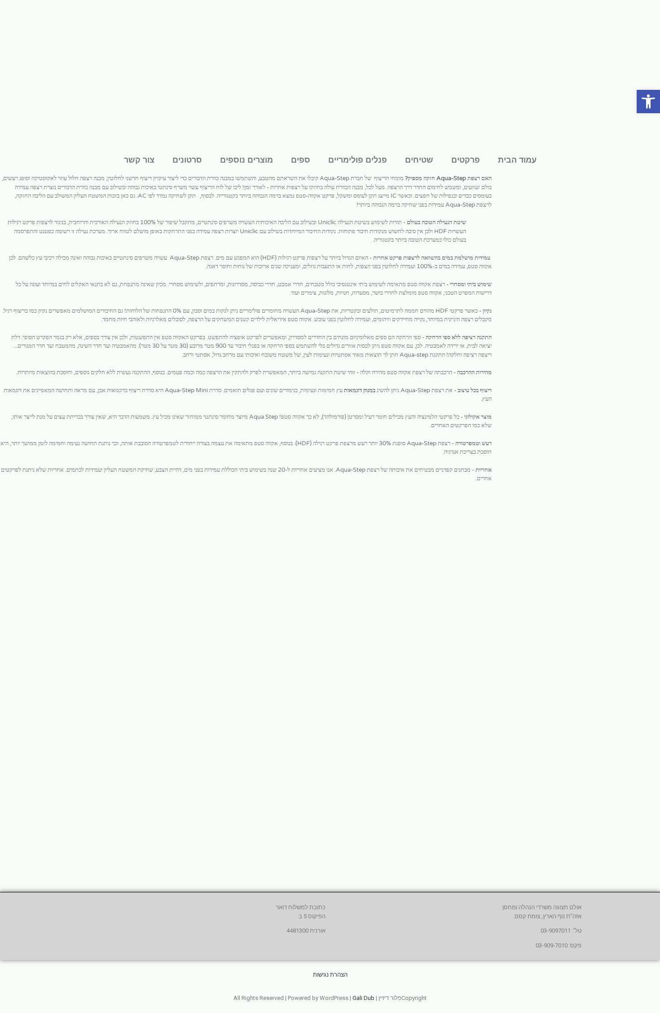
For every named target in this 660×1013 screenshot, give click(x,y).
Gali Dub (363, 998)
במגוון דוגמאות (359, 390)
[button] (648, 101)
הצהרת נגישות (330, 974)
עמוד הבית (517, 159)
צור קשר (139, 159)
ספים (300, 159)
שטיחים (419, 159)
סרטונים (187, 159)
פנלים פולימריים (357, 159)
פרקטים (465, 159)
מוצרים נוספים (246, 159)
